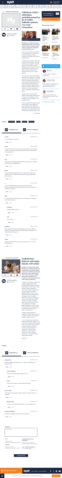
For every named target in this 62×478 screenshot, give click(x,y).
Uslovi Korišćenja (43, 471)
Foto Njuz (39, 6)
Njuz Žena (51, 6)
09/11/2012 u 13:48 (34, 226)
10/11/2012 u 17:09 (34, 216)
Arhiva (55, 6)
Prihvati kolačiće (56, 475)
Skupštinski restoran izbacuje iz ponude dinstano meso (55, 55)
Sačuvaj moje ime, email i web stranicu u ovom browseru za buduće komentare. (30, 447)
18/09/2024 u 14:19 (34, 359)
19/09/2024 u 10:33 (34, 390)
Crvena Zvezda (11, 121)
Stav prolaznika (15, 6)
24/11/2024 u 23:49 (34, 411)
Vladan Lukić (31, 121)
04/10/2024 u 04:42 (34, 401)
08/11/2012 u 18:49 (34, 136)
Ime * (6, 438)
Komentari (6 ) (13, 352)
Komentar (7, 426)
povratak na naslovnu (11, 11)
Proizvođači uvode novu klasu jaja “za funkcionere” (45, 54)
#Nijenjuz (46, 6)
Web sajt (7, 444)
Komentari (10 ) (13, 129)
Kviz (43, 6)
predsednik (24, 121)
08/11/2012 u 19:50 (34, 146)
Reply (7, 142)
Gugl (20, 6)
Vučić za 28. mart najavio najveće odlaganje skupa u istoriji (55, 38)
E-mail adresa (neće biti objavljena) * (27, 439)
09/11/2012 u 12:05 (34, 195)
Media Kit (36, 471)
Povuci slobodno (11, 371)
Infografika (29, 6)
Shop (6, 6)
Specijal (35, 6)
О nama (32, 471)
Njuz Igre (60, 6)
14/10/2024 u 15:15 (34, 380)
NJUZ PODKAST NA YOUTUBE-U (48, 14)
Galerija (24, 6)
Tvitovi (9, 6)
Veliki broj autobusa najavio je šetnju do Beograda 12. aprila (45, 38)
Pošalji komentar (32, 129)
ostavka (18, 121)
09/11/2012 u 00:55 (34, 170)
